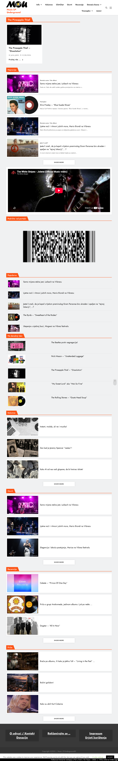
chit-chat (60, 4)
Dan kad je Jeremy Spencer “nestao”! (56, 447)
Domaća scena (93, 4)
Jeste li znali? (44, 143)
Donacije (22, 738)
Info (38, 4)
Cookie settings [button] (97, 757)
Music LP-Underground (14, 11)
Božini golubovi (47, 682)
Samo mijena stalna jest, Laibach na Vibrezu (59, 83)
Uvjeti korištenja (95, 738)
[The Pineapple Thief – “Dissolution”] (24, 35)
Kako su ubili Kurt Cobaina (51, 703)
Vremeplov (86, 11)
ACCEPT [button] (110, 757)
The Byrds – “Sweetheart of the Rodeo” (40, 315)
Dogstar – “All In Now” (50, 625)
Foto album (53, 80)
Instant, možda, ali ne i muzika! (53, 426)
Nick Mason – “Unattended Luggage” (67, 356)
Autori (98, 11)
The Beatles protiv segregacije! (64, 342)
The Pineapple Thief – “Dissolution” (19, 49)
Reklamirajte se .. (59, 733)
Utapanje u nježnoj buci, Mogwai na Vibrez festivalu (46, 326)
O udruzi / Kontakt (22, 733)
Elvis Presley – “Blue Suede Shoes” (55, 104)
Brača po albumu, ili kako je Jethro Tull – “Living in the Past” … (67, 661)
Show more (59, 162)
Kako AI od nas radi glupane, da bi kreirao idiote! (61, 469)
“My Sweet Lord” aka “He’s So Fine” (67, 383)
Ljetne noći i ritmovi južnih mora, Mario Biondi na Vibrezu (65, 126)
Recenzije (79, 4)
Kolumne (49, 4)
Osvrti (69, 4)
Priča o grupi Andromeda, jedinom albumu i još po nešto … (66, 604)
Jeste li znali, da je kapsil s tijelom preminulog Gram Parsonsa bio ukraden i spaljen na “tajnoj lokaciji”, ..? (63, 305)
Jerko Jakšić (15, 55)
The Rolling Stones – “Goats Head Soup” (69, 397)
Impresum (95, 733)
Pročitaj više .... (15, 59)
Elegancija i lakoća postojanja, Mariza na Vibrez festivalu (65, 547)
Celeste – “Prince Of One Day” (53, 583)
